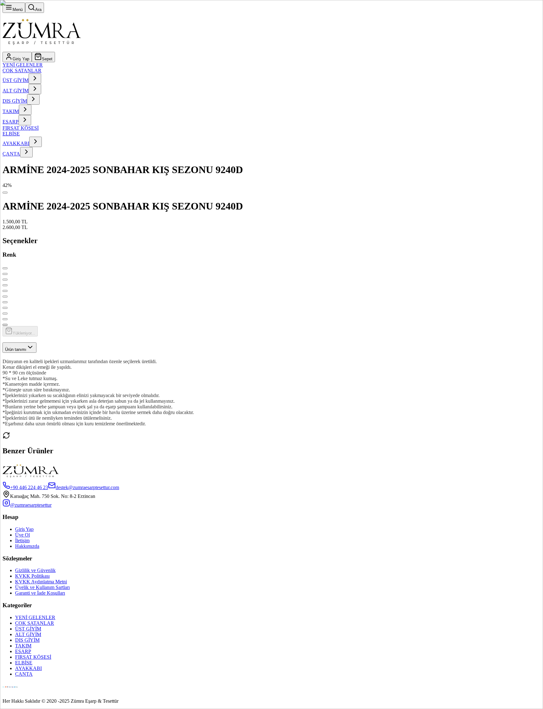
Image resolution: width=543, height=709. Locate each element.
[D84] (5, 325)
